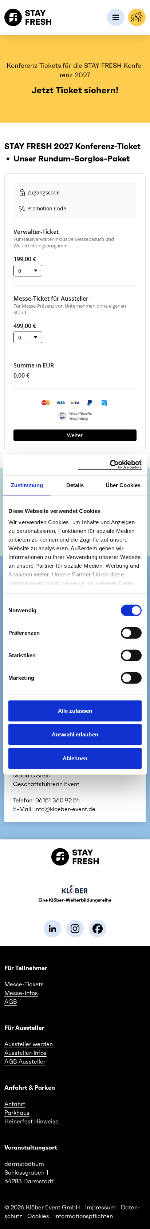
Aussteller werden (28, 1044)
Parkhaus (16, 1112)
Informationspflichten (83, 1216)
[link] (52, 928)
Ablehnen (75, 758)
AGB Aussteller (25, 1061)
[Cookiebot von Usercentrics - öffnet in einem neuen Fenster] (110, 465)
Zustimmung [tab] (27, 485)
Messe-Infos (21, 992)
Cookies (38, 1216)
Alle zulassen (75, 710)
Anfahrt (14, 1103)
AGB (10, 1001)
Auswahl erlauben (75, 734)
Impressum (100, 1207)
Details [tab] (75, 485)
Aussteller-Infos (25, 1052)
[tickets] (137, 17)
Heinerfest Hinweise (31, 1121)
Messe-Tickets (24, 984)
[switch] (131, 632)
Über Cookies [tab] (123, 485)
